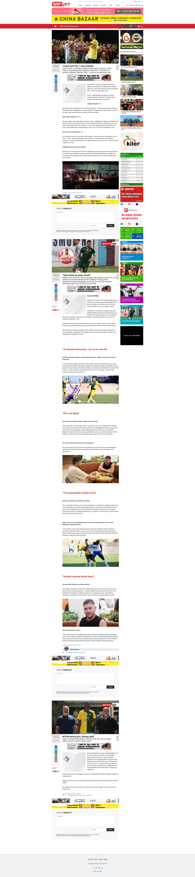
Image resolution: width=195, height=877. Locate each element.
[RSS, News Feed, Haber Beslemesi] (99, 867)
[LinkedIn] (56, 82)
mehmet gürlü (82, 652)
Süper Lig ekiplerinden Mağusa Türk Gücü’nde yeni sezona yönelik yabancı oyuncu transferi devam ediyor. (86, 740)
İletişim (100, 859)
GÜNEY (124, 284)
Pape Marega (89, 795)
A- (117, 69)
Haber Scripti (96, 871)
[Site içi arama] (141, 26)
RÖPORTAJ (125, 306)
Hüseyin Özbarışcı (74, 649)
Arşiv (94, 1)
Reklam (105, 859)
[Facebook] (56, 76)
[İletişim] (138, 26)
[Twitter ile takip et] (96, 867)
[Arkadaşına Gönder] (56, 84)
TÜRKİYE (124, 263)
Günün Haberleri (88, 1)
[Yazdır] (56, 87)
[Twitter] (56, 79)
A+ (117, 66)
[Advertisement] (44, 53)
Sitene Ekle (99, 1)
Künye (95, 859)
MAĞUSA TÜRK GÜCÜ (73, 652)
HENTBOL (125, 242)
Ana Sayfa (80, 1)
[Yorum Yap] (56, 90)
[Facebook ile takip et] (93, 867)
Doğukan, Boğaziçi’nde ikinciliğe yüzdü (70, 26)
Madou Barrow (82, 795)
